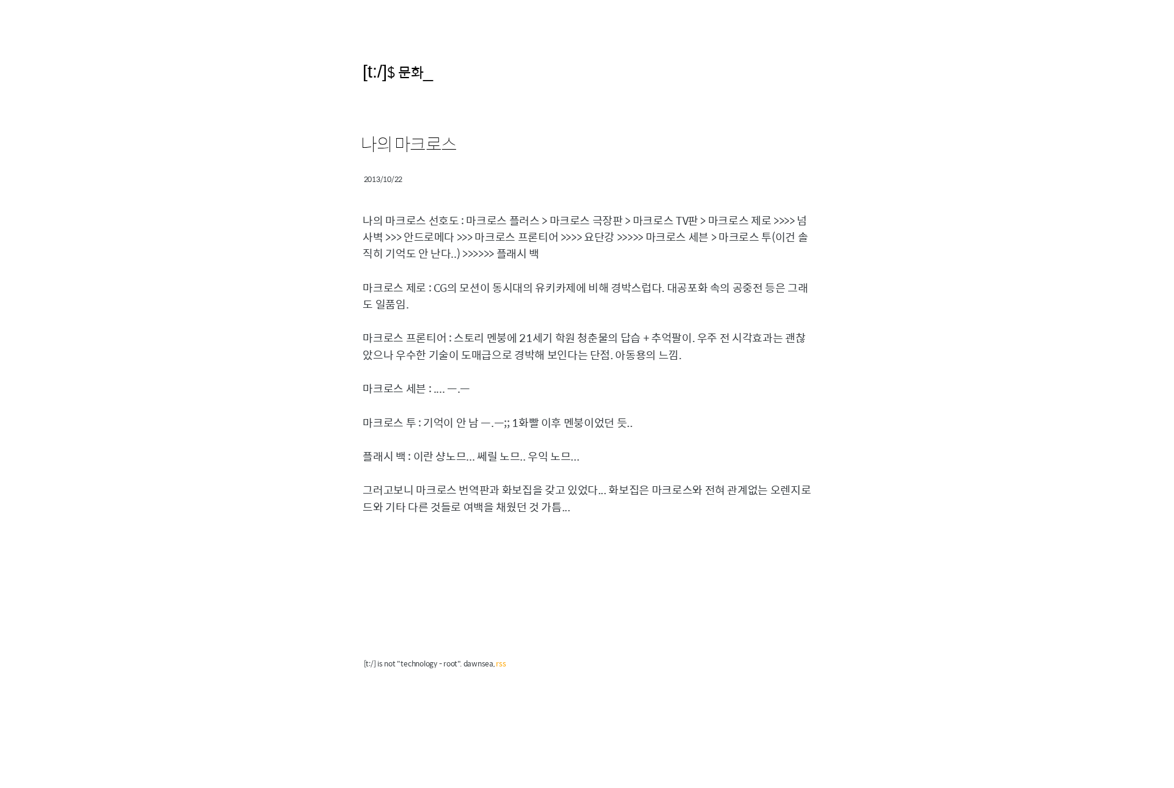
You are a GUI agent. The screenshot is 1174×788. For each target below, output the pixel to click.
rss (501, 663)
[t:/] (375, 71)
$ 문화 (405, 71)
